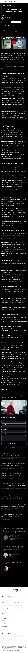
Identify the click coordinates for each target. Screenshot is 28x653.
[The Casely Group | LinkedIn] (2, 25)
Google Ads (17, 602)
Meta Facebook (18, 605)
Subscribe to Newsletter (15, 21)
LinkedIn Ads (17, 608)
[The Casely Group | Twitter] (10, 25)
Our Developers (5, 602)
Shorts (3, 623)
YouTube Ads (17, 610)
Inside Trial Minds (5, 629)
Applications (4, 610)
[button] (26, 1)
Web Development (6, 605)
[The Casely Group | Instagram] (8, 25)
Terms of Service (4, 648)
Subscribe (19, 639)
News (3, 613)
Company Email (4, 424)
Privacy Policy (22, 647)
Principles (3, 650)
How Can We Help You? (5, 433)
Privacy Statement (11, 447)
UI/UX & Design (5, 608)
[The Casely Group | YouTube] (13, 25)
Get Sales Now (14, 443)
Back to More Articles (7, 5)
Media (3, 620)
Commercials (4, 626)
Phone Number (4, 429)
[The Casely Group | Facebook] (5, 25)
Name (2, 420)
